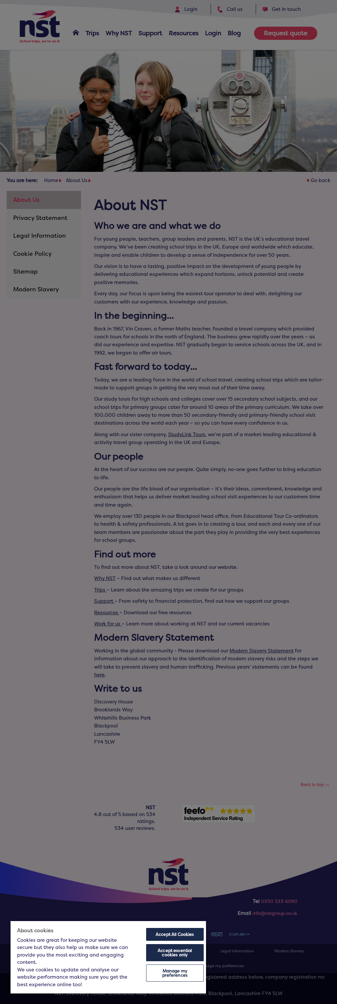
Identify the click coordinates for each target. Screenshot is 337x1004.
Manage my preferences (175, 973)
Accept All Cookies (175, 934)
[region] (108, 957)
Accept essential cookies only (175, 952)
